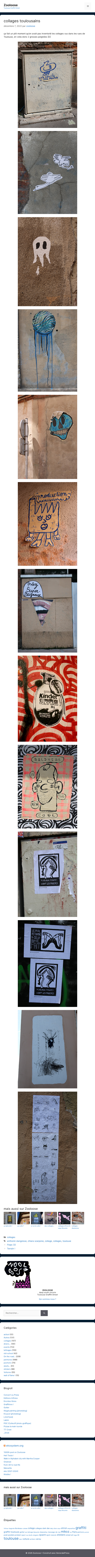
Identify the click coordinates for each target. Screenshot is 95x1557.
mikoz (65, 1531)
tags (75, 1535)
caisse (25, 1528)
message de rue (54, 1532)
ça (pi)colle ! (8, 1226)
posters (11, 1535)
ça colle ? (20, 1226)
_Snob (6, 1433)
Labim (6, 1420)
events (7, 1347)
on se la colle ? (36, 1226)
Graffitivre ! (8, 1404)
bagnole (12, 1528)
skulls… (7, 1366)
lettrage (30, 1532)
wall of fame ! (9, 1375)
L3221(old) (8, 1417)
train (20, 1539)
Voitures (7, 1372)
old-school (8, 1353)
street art (69, 1535)
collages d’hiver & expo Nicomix (64, 1227)
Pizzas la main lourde (13, 1426)
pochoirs (7, 1363)
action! (7, 1334)
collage (48, 1241)
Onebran (7, 1462)
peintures (8, 1359)
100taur (6, 1528)
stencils (53, 1535)
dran (55, 1528)
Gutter (6, 1407)
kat (26, 1532)
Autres (7, 1337)
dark (44, 1528)
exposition (71, 1528)
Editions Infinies (11, 1398)
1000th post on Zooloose (14, 1452)
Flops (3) (11, 1245)
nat (71, 1532)
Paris (74, 1532)
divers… (7, 1344)
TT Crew (7, 1429)
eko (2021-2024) (11, 1471)
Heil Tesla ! (8, 1455)
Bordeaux (18, 1528)
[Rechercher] (44, 1313)
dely (51, 1528)
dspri (59, 1528)
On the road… (9, 1356)
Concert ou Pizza (11, 1395)
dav (48, 1528)
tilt (78, 1535)
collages (11, 1237)
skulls (30, 1535)
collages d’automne (75, 1227)
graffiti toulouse (11, 1532)
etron (64, 1528)
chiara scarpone (36, 1241)
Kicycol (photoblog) (12, 1414)
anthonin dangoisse (17, 1241)
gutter (22, 1532)
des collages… (49, 1226)
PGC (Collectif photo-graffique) (17, 1423)
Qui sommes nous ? (47, 1299)
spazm (42, 1535)
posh (6, 1535)
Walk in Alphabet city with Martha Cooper (22, 1458)
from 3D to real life (12, 1465)
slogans (36, 1535)
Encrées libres (10, 1401)
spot (48, 1535)
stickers (7, 1369)
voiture (26, 1539)
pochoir (86, 1532)
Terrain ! (11, 1248)
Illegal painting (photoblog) (15, 1411)
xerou (38, 1539)
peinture (80, 1532)
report (23, 1535)
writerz (32, 1539)
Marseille (8, 1468)
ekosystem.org (14, 1445)
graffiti (81, 1528)
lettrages (8, 1350)
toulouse (67, 1241)
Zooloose (11, 5)
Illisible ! (7, 1474)
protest (18, 1535)
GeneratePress (62, 1553)
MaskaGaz (44, 1532)
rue (27, 1535)
